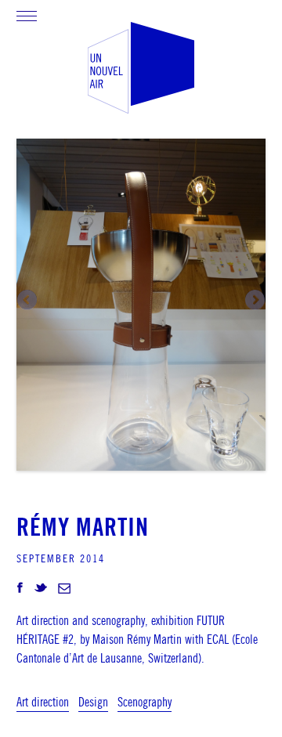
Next (254, 301)
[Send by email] (64, 589)
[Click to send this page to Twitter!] (40, 589)
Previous (28, 301)
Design (93, 702)
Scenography (145, 702)
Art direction (42, 702)
